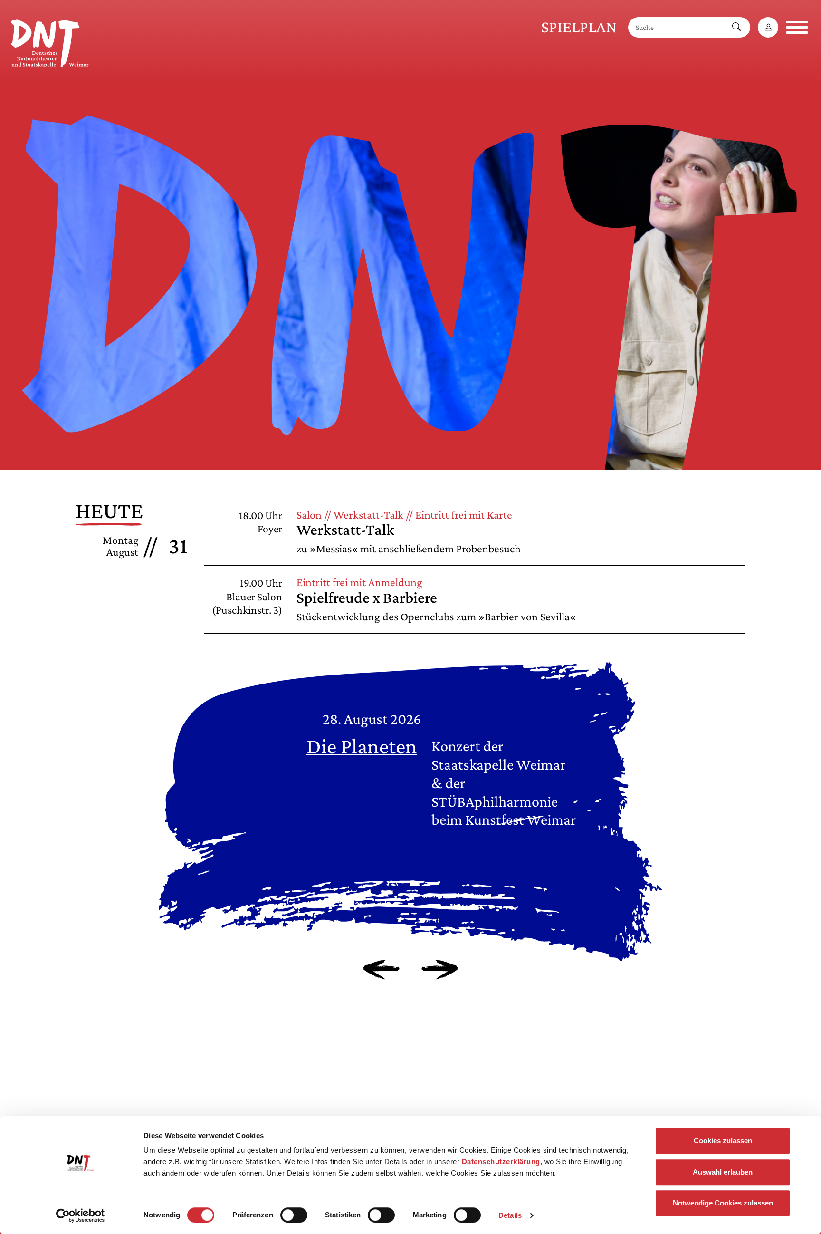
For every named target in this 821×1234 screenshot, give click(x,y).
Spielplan (579, 27)
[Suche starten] (736, 27)
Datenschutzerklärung (501, 1161)
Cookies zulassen (723, 1141)
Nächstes (439, 970)
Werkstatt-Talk (345, 529)
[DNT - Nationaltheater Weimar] (50, 41)
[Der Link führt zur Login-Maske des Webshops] (768, 27)
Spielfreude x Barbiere (366, 597)
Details (510, 1215)
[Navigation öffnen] (797, 27)
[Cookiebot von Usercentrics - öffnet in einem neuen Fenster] (80, 1215)
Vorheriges (381, 970)
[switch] (293, 1215)
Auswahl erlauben (723, 1172)
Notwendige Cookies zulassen (723, 1203)
